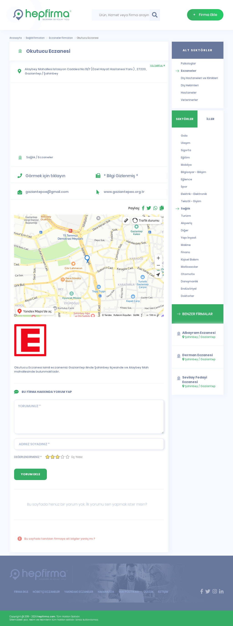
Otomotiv (188, 274)
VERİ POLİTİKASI (129, 592)
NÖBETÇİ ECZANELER (46, 592)
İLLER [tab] (210, 119)
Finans (185, 252)
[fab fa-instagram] (215, 591)
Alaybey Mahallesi (38, 69)
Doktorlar (187, 296)
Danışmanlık (189, 281)
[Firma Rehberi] (41, 574)
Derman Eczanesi (197, 355)
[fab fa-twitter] (207, 591)
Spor (184, 187)
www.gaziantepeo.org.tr (124, 191)
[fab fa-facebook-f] (201, 591)
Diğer (184, 230)
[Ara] (155, 15)
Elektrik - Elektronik (194, 194)
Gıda (184, 136)
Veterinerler (189, 100)
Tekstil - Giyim (191, 201)
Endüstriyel (189, 289)
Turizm (186, 216)
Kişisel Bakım (190, 259)
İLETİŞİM (163, 592)
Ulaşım (185, 143)
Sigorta (186, 150)
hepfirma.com (46, 616)
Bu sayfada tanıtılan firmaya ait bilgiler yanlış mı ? (59, 539)
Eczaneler (45, 157)
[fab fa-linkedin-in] (221, 591)
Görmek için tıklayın (45, 176)
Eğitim (185, 157)
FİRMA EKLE (21, 592)
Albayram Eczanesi (198, 332)
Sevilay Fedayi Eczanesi (194, 379)
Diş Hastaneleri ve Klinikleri (199, 78)
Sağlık (30, 157)
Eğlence (186, 179)
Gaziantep (33, 73)
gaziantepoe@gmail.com (46, 191)
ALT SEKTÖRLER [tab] (198, 50)
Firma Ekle (205, 14)
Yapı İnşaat (188, 238)
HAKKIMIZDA (106, 592)
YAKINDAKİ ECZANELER (78, 592)
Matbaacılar (189, 267)
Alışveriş (186, 223)
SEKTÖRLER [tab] (184, 119)
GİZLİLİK (148, 592)
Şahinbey (51, 73)
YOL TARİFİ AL (156, 65)
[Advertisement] (89, 117)
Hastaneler (189, 93)
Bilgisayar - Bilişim (193, 172)
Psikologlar (188, 63)
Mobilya (186, 165)
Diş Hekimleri (190, 85)
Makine (186, 245)
